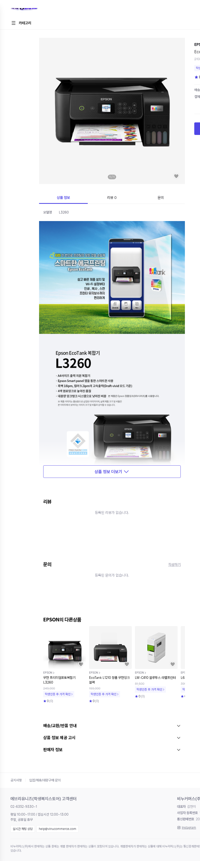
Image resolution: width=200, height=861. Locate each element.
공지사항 (16, 780)
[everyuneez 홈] (42, 11)
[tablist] (112, 198)
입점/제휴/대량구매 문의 (45, 780)
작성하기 (174, 564)
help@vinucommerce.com (57, 829)
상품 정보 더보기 (108, 471)
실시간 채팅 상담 (23, 829)
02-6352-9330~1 (23, 807)
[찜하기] (176, 176)
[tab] (63, 198)
